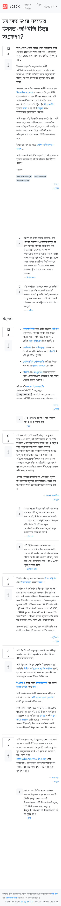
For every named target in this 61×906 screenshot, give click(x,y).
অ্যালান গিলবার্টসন (52, 495)
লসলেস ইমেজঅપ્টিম (35, 386)
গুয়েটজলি (27, 347)
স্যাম (28, 426)
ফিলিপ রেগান (31, 277)
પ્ (41, 668)
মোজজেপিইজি (29, 328)
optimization (40, 176)
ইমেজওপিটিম (21, 686)
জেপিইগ (55, 328)
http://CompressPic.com (31, 759)
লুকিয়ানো (30, 536)
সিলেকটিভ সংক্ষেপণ (24, 92)
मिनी (26, 668)
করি (34, 686)
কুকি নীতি (54, 894)
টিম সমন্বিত (47, 668)
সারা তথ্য (55, 777)
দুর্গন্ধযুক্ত (40, 347)
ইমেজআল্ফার (41, 683)
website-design (24, 176)
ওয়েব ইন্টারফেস (35, 340)
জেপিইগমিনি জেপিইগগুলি (33, 361)
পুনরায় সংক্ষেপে (38, 365)
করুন (25, 108)
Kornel (56, 405)
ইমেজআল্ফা (25, 582)
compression (23, 180)
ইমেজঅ (36, 668)
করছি (40, 582)
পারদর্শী (52, 351)
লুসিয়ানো (55, 637)
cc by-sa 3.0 (27, 901)
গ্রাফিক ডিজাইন (28, 6)
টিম (55, 578)
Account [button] (49, 6)
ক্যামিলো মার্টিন (32, 569)
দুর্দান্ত (42, 715)
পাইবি (29, 818)
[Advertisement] (37, 210)
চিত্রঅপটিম (49, 104)
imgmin (38, 372)
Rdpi (56, 184)
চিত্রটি (40, 108)
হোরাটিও (30, 310)
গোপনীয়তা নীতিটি (11, 898)
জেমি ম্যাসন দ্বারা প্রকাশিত (42, 697)
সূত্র (57, 188)
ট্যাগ (39, 4)
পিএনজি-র (20, 683)
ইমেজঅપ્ (49, 578)
